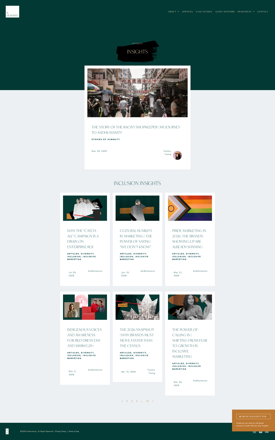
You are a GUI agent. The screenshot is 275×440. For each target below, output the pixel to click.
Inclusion (74, 256)
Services (187, 11)
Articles (73, 253)
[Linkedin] (260, 431)
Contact (262, 11)
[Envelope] (266, 431)
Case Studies (204, 11)
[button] (253, 416)
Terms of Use (73, 431)
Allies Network (225, 11)
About (172, 11)
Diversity (87, 253)
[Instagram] (254, 431)
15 (147, 401)
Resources (245, 11)
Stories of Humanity (106, 139)
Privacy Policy (60, 431)
